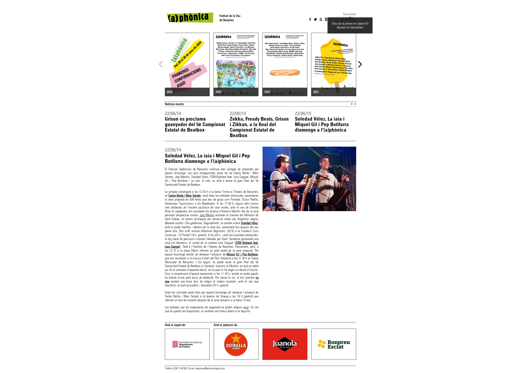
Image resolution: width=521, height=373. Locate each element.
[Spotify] (326, 19)
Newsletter (349, 14)
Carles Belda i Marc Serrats (185, 195)
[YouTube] (321, 19)
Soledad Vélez (249, 223)
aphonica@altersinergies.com (210, 368)
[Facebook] (310, 19)
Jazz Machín (207, 215)
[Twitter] (315, 19)
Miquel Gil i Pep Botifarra (242, 254)
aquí (246, 307)
